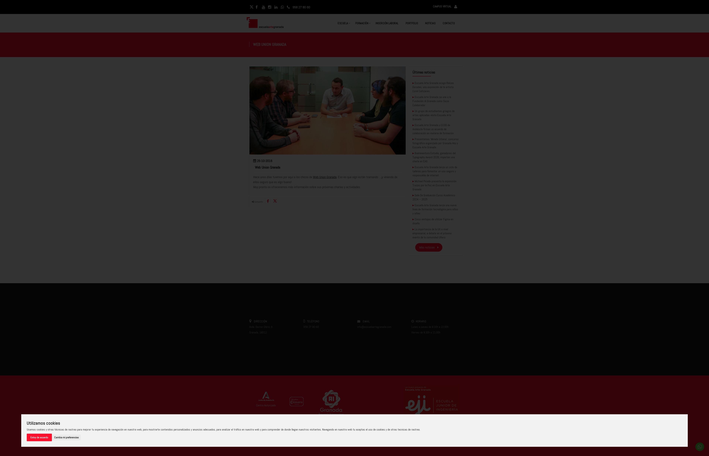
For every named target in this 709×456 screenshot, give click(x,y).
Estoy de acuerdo (39, 437)
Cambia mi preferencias (66, 437)
